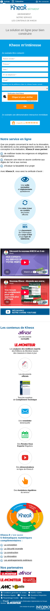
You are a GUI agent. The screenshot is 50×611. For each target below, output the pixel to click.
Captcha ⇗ (32, 101)
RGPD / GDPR (36, 593)
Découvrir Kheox (29, 598)
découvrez (24, 312)
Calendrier (19, 1)
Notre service (24, 17)
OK (25, 106)
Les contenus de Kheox (24, 21)
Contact (23, 595)
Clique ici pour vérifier (22, 97)
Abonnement (24, 14)
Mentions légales (9, 595)
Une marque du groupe (27, 606)
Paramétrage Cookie (10, 598)
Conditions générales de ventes (15, 593)
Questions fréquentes (39, 595)
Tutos (7, 2)
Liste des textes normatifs (16, 4)
